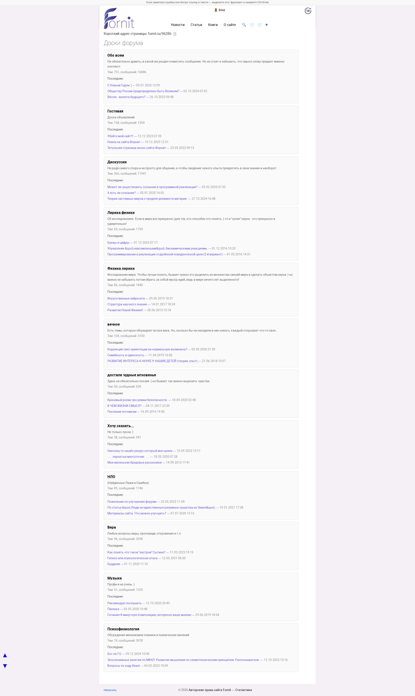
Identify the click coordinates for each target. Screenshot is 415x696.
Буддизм (113, 564)
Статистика (243, 690)
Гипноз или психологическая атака (132, 558)
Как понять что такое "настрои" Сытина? (136, 552)
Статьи (196, 25)
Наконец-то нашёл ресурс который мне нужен (139, 451)
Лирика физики (121, 212)
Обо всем (115, 55)
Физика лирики (121, 268)
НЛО (111, 476)
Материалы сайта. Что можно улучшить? (136, 513)
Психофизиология (123, 629)
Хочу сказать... (120, 426)
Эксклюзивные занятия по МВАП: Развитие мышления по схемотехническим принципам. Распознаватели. (183, 660)
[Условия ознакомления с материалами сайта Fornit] (308, 12)
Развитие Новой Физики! (125, 310)
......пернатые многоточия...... (128, 457)
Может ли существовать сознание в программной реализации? (152, 187)
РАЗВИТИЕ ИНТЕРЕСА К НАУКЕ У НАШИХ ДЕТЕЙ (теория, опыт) (152, 361)
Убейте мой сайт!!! (120, 136)
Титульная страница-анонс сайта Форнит (136, 148)
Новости (178, 25)
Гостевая (115, 111)
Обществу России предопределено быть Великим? (143, 91)
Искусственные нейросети (126, 298)
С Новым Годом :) (119, 85)
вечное (113, 324)
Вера (111, 527)
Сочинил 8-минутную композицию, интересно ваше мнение (149, 615)
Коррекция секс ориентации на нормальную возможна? (147, 349)
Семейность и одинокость (125, 355)
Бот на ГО (114, 654)
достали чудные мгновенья (131, 375)
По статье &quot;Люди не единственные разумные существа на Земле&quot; (161, 507)
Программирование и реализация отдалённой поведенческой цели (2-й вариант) (164, 254)
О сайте (230, 25)
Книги (213, 25)
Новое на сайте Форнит (123, 142)
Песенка (113, 609)
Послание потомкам (121, 412)
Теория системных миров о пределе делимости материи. (147, 199)
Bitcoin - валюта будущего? (126, 97)
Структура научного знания (127, 304)
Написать (110, 690)
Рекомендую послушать (124, 603)
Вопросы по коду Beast (123, 666)
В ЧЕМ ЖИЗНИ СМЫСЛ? (124, 406)
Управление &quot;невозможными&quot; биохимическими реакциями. (157, 248)
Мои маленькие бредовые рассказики (134, 462)
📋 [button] (175, 33)
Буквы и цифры (118, 243)
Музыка (114, 578)
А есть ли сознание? (121, 193)
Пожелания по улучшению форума (131, 502)
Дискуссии (117, 162)
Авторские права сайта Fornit (210, 690)
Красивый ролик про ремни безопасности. (137, 400)
